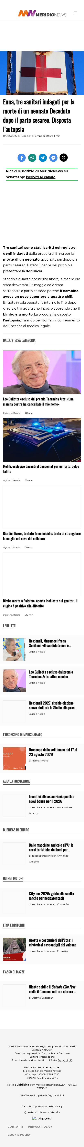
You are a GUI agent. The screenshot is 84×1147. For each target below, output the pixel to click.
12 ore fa (16, 413)
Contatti (15, 1126)
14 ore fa (16, 480)
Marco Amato (40, 760)
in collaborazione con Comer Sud (51, 904)
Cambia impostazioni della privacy (42, 1106)
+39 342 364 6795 (49, 1074)
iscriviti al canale (40, 177)
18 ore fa (16, 615)
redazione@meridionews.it (45, 1070)
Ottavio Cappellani (43, 997)
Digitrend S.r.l (56, 1095)
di (30, 760)
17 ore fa (16, 547)
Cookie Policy (19, 1134)
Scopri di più (65, 1060)
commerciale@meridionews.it (47, 1084)
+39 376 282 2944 (47, 1077)
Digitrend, (8, 413)
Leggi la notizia (37, 651)
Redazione (27, 135)
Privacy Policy (40, 1126)
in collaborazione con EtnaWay (50, 950)
